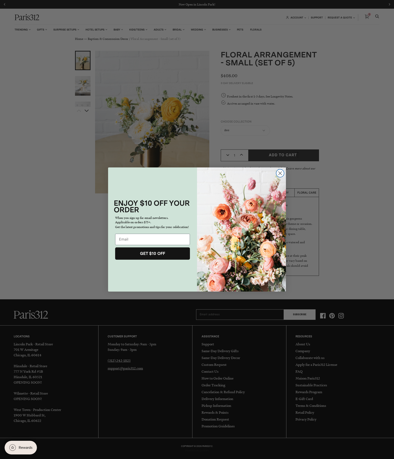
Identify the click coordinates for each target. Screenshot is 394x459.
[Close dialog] (280, 173)
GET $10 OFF (152, 253)
